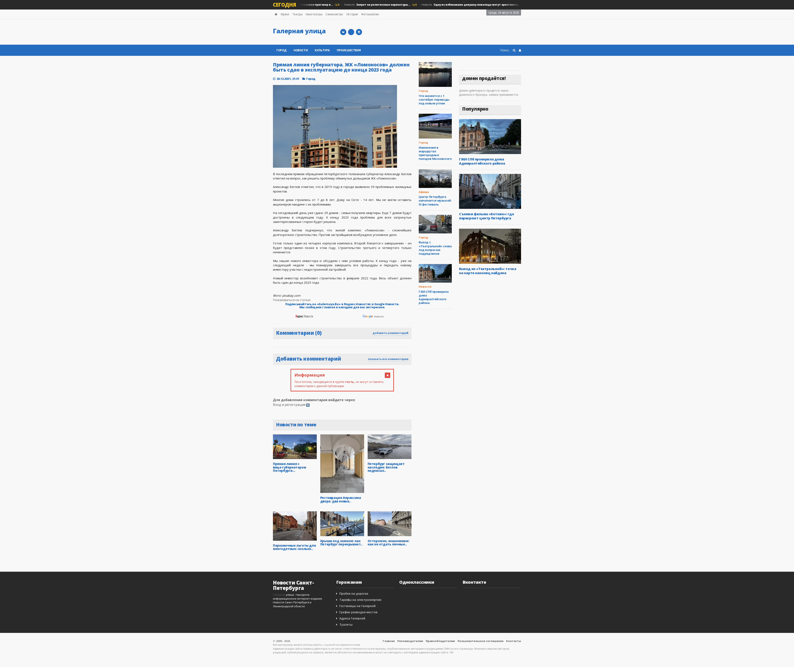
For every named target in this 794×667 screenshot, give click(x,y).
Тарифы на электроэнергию (360, 600)
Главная (389, 641)
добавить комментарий (390, 333)
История (352, 14)
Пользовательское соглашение (480, 641)
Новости (365, 4)
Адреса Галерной (352, 618)
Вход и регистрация (289, 404)
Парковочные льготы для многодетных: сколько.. (294, 547)
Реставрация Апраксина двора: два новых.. (340, 499)
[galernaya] (359, 32)
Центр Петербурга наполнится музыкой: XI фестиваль (435, 200)
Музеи (285, 14)
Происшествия (349, 50)
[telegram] (351, 32)
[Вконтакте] (343, 32)
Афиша (424, 192)
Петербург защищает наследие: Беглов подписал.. (386, 467)
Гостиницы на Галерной (357, 606)
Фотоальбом (370, 14)
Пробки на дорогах (353, 593)
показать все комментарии (388, 359)
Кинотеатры (314, 14)
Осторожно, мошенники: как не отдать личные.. (388, 542)
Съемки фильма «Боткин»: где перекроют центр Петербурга (486, 216)
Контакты (513, 641)
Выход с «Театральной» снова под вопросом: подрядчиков (435, 248)
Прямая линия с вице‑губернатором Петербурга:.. (289, 467)
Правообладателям (440, 641)
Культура (322, 50)
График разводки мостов (358, 612)
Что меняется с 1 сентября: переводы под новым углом (434, 99)
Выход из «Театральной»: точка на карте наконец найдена (487, 271)
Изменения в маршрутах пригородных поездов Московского (435, 153)
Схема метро (334, 14)
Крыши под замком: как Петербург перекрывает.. (341, 542)
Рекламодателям (410, 641)
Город (281, 50)
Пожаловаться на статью (292, 300)
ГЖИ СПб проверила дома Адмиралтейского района (433, 297)
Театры (297, 14)
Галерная (279, 594)
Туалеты (346, 624)
